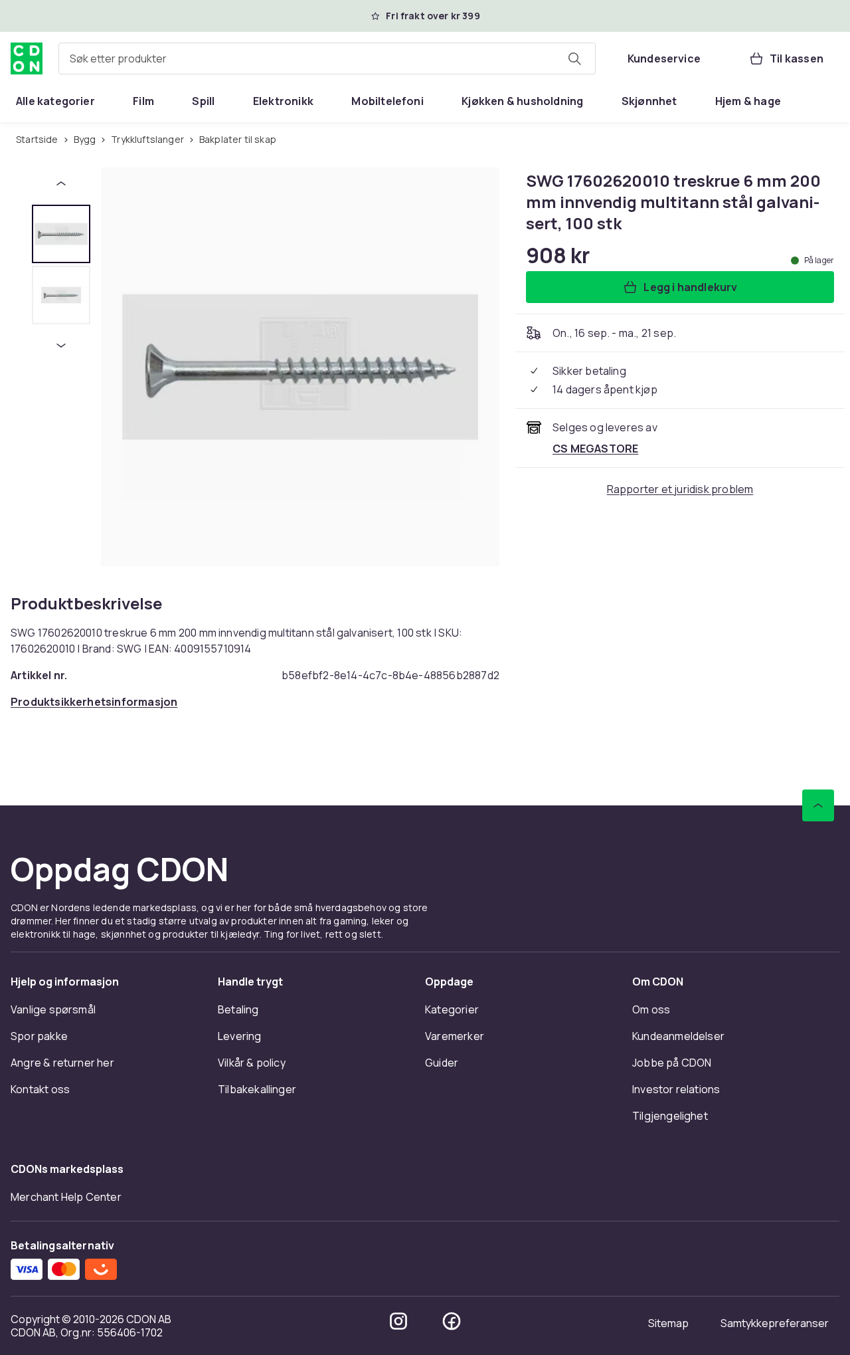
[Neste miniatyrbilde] (61, 346)
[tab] (61, 234)
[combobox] (327, 58)
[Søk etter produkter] (574, 58)
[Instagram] (398, 1321)
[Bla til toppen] (818, 805)
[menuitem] (55, 101)
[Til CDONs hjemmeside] (26, 58)
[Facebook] (451, 1321)
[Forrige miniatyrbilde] (61, 183)
